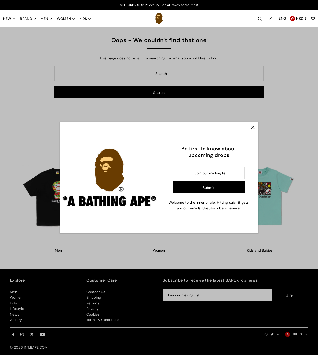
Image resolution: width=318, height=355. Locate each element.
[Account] (270, 19)
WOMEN (64, 19)
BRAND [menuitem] (26, 19)
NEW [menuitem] (7, 19)
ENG (282, 18)
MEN (44, 19)
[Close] (252, 127)
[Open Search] (260, 18)
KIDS (83, 19)
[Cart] (312, 18)
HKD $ (301, 18)
